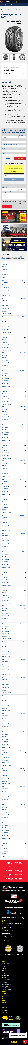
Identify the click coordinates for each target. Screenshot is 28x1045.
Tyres (3, 961)
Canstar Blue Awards (6, 1009)
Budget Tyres (5, 1010)
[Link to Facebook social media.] (12, 1042)
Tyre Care (4, 968)
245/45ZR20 (23, 822)
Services (4, 977)
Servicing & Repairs (6, 984)
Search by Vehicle (6, 963)
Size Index (4, 1007)
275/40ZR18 (23, 732)
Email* (3, 149)
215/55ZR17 (23, 425)
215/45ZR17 (23, 389)
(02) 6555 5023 (8, 928)
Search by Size (5, 965)
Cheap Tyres (4, 1012)
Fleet (3, 997)
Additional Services (6, 989)
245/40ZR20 (23, 805)
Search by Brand (5, 966)
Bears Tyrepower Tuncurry (15, 5)
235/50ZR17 (23, 497)
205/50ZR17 (23, 370)
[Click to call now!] (16, 1)
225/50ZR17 (23, 461)
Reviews (4, 1002)
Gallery (4, 1000)
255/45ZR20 (23, 841)
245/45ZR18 (23, 695)
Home (3, 10)
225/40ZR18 (23, 606)
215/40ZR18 (23, 570)
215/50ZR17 (23, 407)
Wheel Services (5, 988)
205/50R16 (23, 298)
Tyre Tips (4, 970)
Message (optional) (6, 192)
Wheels (4, 972)
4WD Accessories (6, 979)
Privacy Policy (5, 203)
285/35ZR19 (23, 786)
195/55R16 (23, 280)
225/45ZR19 (23, 750)
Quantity (21, 135)
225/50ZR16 (23, 316)
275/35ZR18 (23, 713)
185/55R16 (23, 262)
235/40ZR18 (23, 641)
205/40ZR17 (23, 335)
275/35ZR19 (23, 768)
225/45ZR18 (23, 623)
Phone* (9, 144)
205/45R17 (23, 353)
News (3, 998)
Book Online (5, 995)
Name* (4, 140)
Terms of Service (14, 203)
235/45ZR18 (23, 659)
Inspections (4, 982)
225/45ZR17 (23, 443)
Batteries (4, 981)
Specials (4, 991)
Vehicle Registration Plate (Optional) (8, 186)
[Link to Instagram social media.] (15, 1042)
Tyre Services (5, 986)
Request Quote (6, 206)
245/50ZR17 (23, 551)
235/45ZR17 (23, 479)
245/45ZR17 (23, 533)
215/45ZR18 (23, 588)
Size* (3, 135)
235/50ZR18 (23, 677)
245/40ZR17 (23, 515)
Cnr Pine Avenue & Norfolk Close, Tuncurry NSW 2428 (13, 924)
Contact (4, 993)
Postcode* (4, 153)
